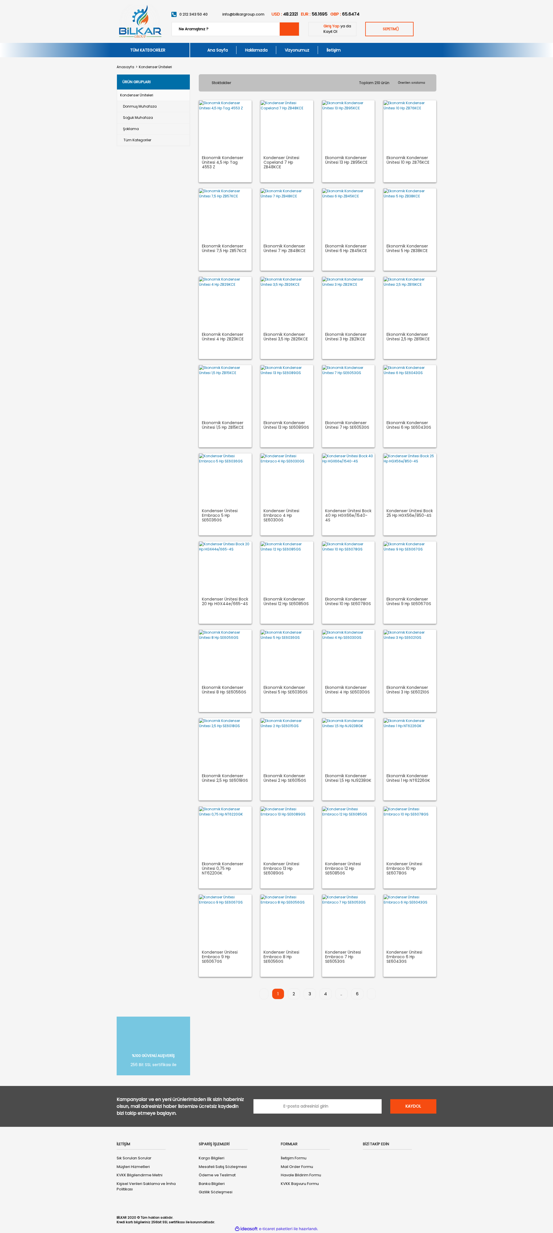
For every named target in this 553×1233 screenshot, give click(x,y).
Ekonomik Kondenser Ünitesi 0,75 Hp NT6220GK (222, 869)
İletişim (334, 50)
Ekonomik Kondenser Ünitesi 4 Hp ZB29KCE (223, 337)
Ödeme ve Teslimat (217, 1175)
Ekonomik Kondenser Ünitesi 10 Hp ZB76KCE (408, 160)
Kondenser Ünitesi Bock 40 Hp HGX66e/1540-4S (348, 515)
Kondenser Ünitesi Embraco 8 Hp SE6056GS (281, 957)
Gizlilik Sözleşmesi (215, 1192)
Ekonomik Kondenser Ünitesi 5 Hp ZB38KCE (407, 249)
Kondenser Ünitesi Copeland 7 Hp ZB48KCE (281, 162)
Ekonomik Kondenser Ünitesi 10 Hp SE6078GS (348, 602)
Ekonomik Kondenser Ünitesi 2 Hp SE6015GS (285, 778)
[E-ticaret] (276, 1228)
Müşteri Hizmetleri (133, 1166)
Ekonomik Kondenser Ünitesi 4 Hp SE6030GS (347, 690)
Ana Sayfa (217, 50)
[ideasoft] (246, 1229)
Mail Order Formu (297, 1166)
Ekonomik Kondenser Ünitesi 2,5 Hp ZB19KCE (408, 337)
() (391, 28)
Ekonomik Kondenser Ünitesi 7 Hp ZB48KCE (285, 249)
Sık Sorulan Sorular (134, 1158)
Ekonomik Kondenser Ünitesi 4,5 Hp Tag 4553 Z (222, 162)
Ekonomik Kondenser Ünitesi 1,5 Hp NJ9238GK (348, 778)
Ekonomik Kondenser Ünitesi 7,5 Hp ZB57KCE (224, 249)
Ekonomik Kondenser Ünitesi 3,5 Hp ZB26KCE (286, 337)
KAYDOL (413, 1106)
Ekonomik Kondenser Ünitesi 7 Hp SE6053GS (347, 425)
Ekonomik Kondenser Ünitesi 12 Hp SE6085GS (286, 602)
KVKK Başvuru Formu (300, 1183)
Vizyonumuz (297, 50)
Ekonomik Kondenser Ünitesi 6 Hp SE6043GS (409, 425)
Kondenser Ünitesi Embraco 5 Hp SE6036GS (220, 515)
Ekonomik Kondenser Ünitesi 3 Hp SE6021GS (408, 690)
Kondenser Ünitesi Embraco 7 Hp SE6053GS (343, 957)
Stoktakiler (221, 82)
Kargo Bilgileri (211, 1158)
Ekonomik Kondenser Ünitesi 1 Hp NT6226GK (408, 778)
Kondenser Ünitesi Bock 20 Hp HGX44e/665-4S (225, 602)
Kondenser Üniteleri (155, 66)
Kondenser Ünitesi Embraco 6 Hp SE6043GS (404, 957)
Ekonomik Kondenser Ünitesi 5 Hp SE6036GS (286, 690)
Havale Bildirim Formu (301, 1175)
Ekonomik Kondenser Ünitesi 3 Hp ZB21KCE (346, 337)
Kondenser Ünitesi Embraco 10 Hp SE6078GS (404, 869)
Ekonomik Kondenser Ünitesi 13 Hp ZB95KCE (346, 160)
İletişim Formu (293, 1158)
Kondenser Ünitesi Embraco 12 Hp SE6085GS (343, 869)
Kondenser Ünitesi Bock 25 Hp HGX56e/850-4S (410, 513)
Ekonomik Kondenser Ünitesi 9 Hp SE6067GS (409, 602)
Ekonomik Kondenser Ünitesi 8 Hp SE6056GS (224, 690)
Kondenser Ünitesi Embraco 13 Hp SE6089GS (281, 869)
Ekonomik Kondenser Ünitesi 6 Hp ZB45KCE (346, 249)
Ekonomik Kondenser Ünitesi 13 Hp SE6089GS (286, 425)
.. (341, 994)
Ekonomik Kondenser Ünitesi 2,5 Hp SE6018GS (225, 778)
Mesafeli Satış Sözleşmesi (223, 1166)
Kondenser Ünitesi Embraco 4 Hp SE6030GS (281, 515)
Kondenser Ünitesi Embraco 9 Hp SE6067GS (220, 957)
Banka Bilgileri (212, 1183)
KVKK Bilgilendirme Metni (139, 1175)
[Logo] (140, 21)
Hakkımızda (256, 50)
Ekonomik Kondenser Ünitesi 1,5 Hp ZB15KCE (223, 425)
